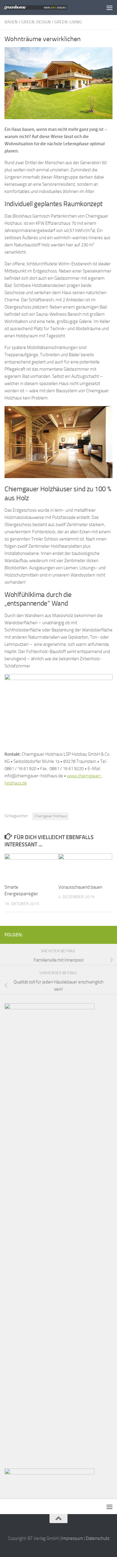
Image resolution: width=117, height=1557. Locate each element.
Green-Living (68, 22)
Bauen (11, 22)
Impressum (72, 1538)
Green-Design (36, 22)
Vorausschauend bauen (80, 887)
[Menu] (109, 7)
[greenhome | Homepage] (46, 7)
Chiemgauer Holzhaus (50, 816)
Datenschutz (98, 1538)
